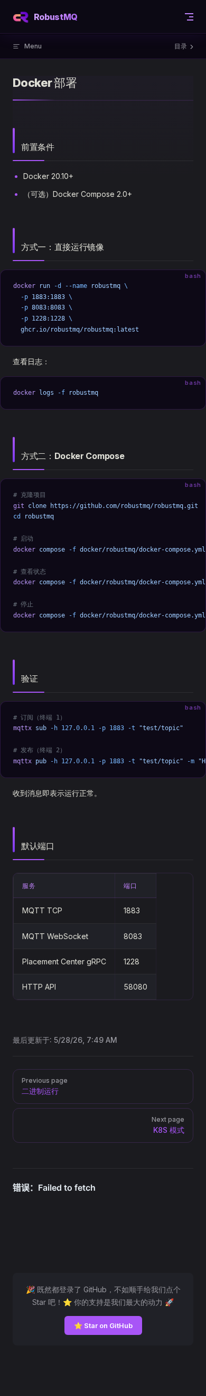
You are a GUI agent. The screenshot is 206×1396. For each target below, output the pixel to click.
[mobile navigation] (189, 17)
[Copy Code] (188, 286)
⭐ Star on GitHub (103, 1325)
